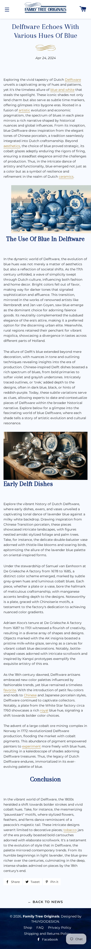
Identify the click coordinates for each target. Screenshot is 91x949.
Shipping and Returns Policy (47, 933)
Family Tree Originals (41, 916)
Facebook (49, 939)
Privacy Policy (59, 927)
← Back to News (45, 902)
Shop (28, 927)
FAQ (40, 927)
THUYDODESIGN (45, 921)
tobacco (70, 830)
